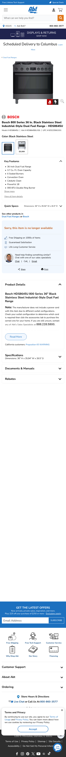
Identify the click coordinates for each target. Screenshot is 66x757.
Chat (17, 261)
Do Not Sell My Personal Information (40, 746)
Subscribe (56, 620)
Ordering (8, 687)
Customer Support (13, 667)
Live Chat (18, 701)
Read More (16, 336)
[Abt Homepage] (33, 10)
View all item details (13, 196)
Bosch (26, 216)
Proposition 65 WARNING (38, 344)
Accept (33, 729)
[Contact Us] (9, 261)
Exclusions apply (53, 613)
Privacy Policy (21, 719)
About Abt (8, 677)
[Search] (61, 18)
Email (34, 261)
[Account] (54, 9)
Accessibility (13, 746)
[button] (33, 46)
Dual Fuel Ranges (10, 57)
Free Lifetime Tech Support (13, 2)
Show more (9, 191)
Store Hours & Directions (35, 696)
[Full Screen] (62, 101)
